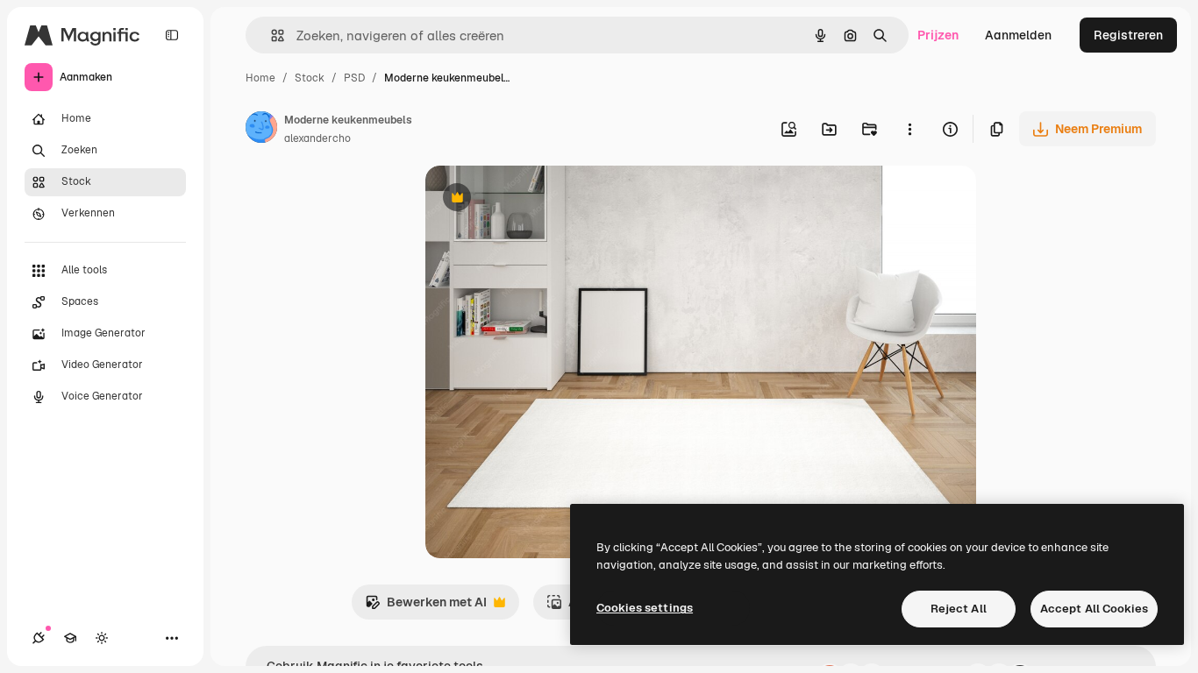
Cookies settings (644, 607)
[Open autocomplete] (270, 35)
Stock (309, 78)
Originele (540, 199)
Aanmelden (1018, 35)
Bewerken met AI (426, 607)
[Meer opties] (909, 128)
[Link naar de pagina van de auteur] (261, 129)
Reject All (959, 608)
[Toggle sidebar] (172, 35)
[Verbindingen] (39, 638)
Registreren (1128, 35)
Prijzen (938, 35)
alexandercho (317, 138)
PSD (354, 78)
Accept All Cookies (1094, 608)
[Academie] (70, 638)
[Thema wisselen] (102, 638)
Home (260, 78)
